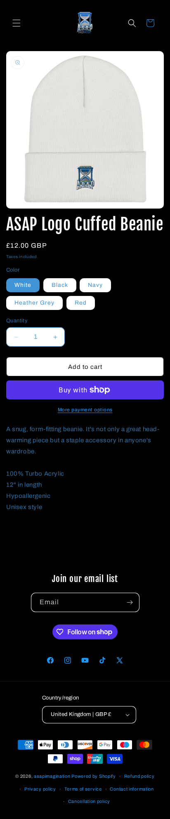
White (22, 285)
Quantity (17, 321)
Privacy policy (40, 788)
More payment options (85, 410)
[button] (16, 23)
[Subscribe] (130, 602)
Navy (95, 285)
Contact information (131, 788)
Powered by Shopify (93, 776)
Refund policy (139, 776)
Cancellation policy (89, 801)
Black (60, 285)
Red (81, 303)
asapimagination (52, 776)
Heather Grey (34, 303)
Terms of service (83, 788)
